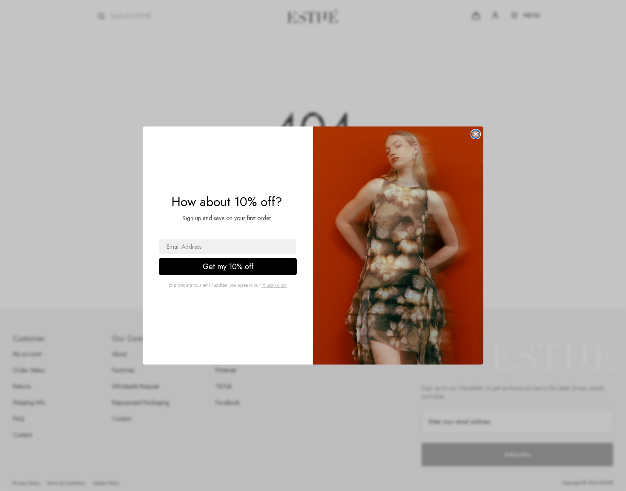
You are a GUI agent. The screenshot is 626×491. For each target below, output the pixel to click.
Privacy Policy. (274, 285)
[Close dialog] (475, 134)
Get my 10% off (228, 266)
